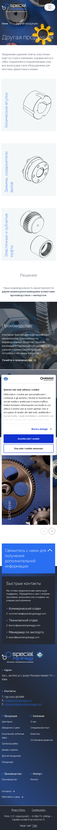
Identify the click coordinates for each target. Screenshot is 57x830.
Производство (9, 779)
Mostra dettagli (39, 429)
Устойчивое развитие (41, 740)
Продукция (7, 762)
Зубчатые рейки (10, 743)
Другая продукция (27, 37)
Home (5, 23)
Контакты (6, 791)
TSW (34, 826)
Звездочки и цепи (11, 728)
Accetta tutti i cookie (28, 438)
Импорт (34, 779)
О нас (33, 721)
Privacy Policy (18, 810)
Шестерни (7, 721)
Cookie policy (39, 810)
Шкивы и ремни (10, 750)
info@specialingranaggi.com (18, 700)
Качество (35, 734)
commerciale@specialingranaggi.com (23, 704)
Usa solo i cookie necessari (28, 448)
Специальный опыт (39, 728)
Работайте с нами (11, 797)
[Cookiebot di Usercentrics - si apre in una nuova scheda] (41, 379)
